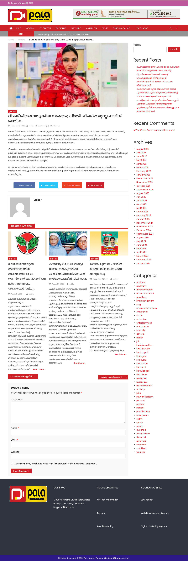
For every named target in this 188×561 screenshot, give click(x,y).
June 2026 (141, 156)
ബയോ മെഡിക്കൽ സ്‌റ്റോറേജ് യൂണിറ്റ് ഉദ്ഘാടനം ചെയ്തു (114, 377)
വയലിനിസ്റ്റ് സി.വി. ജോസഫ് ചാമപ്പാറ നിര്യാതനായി (63, 33)
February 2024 (143, 259)
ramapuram (142, 415)
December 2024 (144, 222)
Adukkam (141, 286)
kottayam (45, 28)
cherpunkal (142, 311)
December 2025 (144, 178)
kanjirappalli (142, 352)
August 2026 (142, 149)
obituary (76, 28)
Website (15, 451)
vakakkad (141, 448)
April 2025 (141, 208)
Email (14, 439)
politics (140, 404)
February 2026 (143, 171)
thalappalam (143, 433)
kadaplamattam (144, 345)
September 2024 (145, 233)
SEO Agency (147, 499)
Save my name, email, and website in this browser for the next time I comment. (56, 463)
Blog (138, 304)
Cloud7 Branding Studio (65, 499)
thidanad (141, 437)
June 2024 (141, 245)
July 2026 (141, 152)
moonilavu (141, 381)
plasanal (140, 400)
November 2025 (144, 182)
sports (139, 422)
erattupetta (142, 326)
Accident (61, 28)
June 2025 (141, 200)
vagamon (141, 444)
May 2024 (141, 248)
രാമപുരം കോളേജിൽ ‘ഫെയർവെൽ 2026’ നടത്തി (25, 376)
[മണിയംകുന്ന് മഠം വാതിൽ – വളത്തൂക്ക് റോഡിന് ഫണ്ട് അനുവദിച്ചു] (109, 243)
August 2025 (142, 193)
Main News (91, 28)
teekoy (139, 426)
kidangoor (141, 356)
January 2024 (143, 263)
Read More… (39, 369)
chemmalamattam (146, 308)
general (30, 28)
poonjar (140, 407)
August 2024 (142, 237)
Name (15, 428)
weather (140, 452)
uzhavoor (141, 441)
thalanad (141, 429)
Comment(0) (43, 126)
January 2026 (143, 174)
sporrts (139, 418)
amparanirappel (144, 289)
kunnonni (141, 367)
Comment (17, 399)
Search (137, 44)
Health (139, 337)
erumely (140, 330)
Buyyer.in (58, 507)
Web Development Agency (155, 513)
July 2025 (141, 196)
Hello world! (169, 130)
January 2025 (143, 219)
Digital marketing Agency (154, 526)
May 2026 (141, 160)
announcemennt (122, 28)
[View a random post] (177, 28)
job (138, 341)
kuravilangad (143, 370)
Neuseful (79, 503)
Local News (142, 28)
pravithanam (143, 411)
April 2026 (141, 163)
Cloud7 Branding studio (119, 558)
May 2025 (141, 204)
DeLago (101, 513)
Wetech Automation (107, 499)
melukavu (141, 378)
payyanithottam (144, 396)
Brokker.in (69, 507)
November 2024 (144, 226)
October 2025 (143, 185)
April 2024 (141, 252)
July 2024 (141, 241)
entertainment (144, 322)
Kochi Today (67, 503)
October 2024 (143, 230)
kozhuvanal (142, 363)
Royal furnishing (105, 526)
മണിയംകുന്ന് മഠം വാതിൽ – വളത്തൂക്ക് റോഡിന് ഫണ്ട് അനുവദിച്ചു (107, 269)
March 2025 (142, 211)
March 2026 (142, 167)
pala (138, 392)
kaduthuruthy (143, 348)
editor (31, 126)
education (141, 319)
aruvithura (141, 297)
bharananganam (145, 300)
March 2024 (142, 255)
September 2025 (144, 189)
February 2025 (143, 215)
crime (105, 28)
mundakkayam (144, 385)
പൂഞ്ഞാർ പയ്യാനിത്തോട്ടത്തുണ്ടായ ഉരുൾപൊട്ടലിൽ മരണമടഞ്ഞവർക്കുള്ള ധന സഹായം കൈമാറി (157, 107)
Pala (18, 28)
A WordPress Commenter (147, 130)
